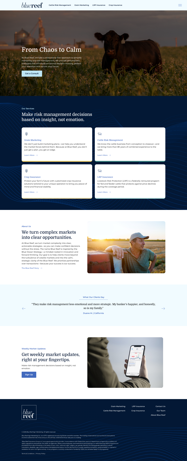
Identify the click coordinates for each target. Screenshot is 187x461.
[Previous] (24, 308)
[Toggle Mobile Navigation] (180, 5)
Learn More (29, 155)
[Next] (163, 308)
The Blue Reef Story (30, 268)
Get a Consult (32, 73)
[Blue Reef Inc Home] (32, 5)
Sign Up (29, 374)
